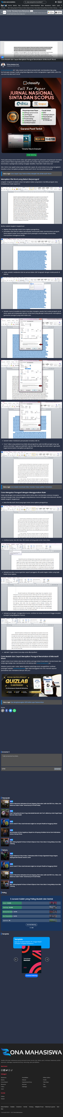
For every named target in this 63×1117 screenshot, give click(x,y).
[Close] (61, 547)
